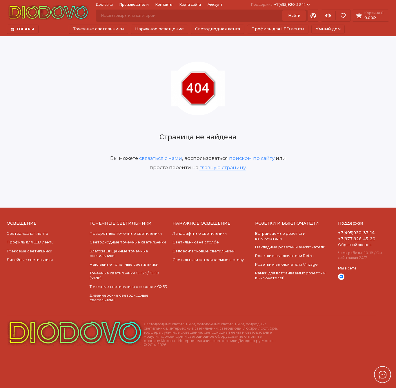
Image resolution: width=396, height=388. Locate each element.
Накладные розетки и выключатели (290, 247)
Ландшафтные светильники (199, 233)
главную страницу (222, 167)
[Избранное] (343, 16)
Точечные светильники (98, 29)
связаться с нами (160, 158)
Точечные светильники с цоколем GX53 (128, 286)
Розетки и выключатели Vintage (286, 264)
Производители (134, 4)
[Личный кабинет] (313, 16)
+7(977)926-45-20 (356, 239)
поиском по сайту (252, 158)
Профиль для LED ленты (277, 29)
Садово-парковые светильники (203, 251)
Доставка (104, 4)
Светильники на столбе (195, 242)
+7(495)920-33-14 (278, 4)
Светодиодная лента (217, 29)
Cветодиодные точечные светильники (128, 242)
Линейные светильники (30, 259)
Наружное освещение (159, 29)
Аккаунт (215, 4)
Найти (294, 15)
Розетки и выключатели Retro (284, 255)
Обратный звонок (355, 245)
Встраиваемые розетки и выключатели (280, 235)
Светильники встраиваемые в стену (208, 259)
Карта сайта (190, 4)
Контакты (163, 4)
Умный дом (328, 29)
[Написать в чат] (383, 375)
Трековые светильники (29, 251)
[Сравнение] (328, 16)
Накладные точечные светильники (124, 264)
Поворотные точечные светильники (126, 233)
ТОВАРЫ (25, 29)
